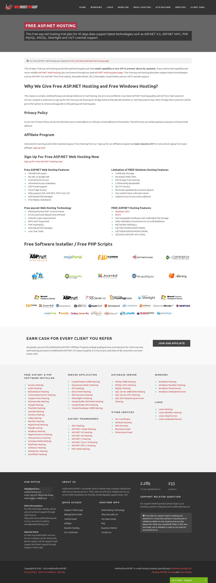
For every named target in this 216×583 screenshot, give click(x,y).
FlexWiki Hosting (36, 408)
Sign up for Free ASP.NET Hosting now (43, 161)
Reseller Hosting (71, 528)
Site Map (61, 572)
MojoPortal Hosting (38, 424)
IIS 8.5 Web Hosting (81, 391)
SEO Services (121, 425)
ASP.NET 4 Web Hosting (84, 429)
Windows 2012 (122, 211)
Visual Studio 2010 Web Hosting (87, 401)
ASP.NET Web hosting (49, 72)
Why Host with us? (109, 514)
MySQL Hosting (122, 388)
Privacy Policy (30, 572)
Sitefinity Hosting (37, 444)
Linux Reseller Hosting (170, 412)
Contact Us (106, 532)
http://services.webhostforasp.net (174, 507)
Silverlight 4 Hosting (82, 398)
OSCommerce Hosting (39, 438)
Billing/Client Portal (73, 514)
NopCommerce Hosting (40, 434)
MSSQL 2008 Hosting (125, 381)
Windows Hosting (167, 381)
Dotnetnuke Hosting (38, 401)
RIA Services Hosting (82, 395)
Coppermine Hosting (38, 398)
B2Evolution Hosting (38, 391)
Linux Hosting (166, 409)
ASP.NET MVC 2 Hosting (84, 445)
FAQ (103, 523)
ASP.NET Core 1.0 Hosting (84, 442)
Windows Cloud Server (170, 388)
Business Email (122, 429)
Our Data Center (108, 519)
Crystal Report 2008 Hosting (86, 381)
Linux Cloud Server (168, 416)
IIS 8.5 (118, 214)
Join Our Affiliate (171, 343)
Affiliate (68, 523)
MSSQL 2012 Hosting (125, 385)
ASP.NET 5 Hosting (81, 439)
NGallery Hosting (36, 431)
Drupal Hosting (35, 405)
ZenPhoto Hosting (37, 454)
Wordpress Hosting (37, 451)
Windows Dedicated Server (172, 391)
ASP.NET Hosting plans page (108, 72)
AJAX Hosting (35, 388)
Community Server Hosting (41, 395)
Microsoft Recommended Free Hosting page (90, 61)
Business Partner (109, 528)
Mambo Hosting (36, 421)
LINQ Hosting (34, 418)
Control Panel (70, 519)
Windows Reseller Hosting (172, 385)
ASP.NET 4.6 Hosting (82, 435)
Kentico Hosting (36, 414)
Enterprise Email (123, 432)
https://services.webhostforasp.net (40, 518)
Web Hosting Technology (112, 510)
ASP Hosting (78, 425)
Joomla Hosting (36, 411)
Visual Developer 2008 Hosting (87, 408)
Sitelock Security (123, 422)
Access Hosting (35, 385)
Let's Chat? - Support (181, 580)
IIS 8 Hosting (78, 388)
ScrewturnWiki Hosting (39, 441)
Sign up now (39, 148)
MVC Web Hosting (81, 449)
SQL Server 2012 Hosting (127, 395)
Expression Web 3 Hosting (85, 385)
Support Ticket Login (33, 547)
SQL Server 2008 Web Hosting (130, 391)
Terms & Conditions (47, 572)
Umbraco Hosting (37, 447)
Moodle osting (35, 428)
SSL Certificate (122, 419)
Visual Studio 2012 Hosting (85, 405)
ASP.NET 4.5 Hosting (82, 432)
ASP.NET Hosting (167, 572)
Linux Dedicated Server (170, 419)
